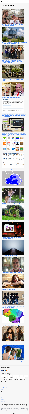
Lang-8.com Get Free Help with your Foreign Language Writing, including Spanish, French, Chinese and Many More (12, 61)
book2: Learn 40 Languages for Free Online (12, 272)
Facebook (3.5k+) (4, 383)
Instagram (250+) (4, 389)
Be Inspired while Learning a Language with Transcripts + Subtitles (12, 238)
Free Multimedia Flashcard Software (10, 220)
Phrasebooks (23, 379)
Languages (16, 375)
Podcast (10, 375)
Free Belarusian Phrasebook (8, 289)
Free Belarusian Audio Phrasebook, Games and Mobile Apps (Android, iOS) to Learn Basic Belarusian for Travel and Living (14, 115)
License (2, 399)
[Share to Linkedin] (5, 370)
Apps (26, 375)
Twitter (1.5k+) (3, 385)
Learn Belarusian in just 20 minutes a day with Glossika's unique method (12, 25)
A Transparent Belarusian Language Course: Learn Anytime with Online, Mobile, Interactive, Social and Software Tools (14, 134)
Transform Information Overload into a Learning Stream (13, 80)
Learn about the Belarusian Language (10, 186)
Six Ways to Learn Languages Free (10, 255)
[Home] (1, 1)
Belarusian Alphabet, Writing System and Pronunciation (11, 169)
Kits (21, 375)
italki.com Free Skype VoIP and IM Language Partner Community (14, 361)
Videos (17, 379)
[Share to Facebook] (2, 370)
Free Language (5, 1)
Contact (2, 395)
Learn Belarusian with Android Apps (10, 152)
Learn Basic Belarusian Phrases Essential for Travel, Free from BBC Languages (14, 307)
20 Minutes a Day (12, 377)
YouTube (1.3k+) (4, 387)
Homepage (3, 401)
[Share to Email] (7, 370)
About (2, 393)
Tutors (6, 379)
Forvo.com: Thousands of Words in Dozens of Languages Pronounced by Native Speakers (12, 325)
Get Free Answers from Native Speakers (11, 97)
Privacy (2, 397)
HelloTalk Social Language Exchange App (11, 203)
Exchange (11, 379)
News (6, 377)
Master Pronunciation (21, 377)
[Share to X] (3, 370)
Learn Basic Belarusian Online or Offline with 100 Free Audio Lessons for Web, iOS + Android (14, 43)
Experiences (4, 375)
